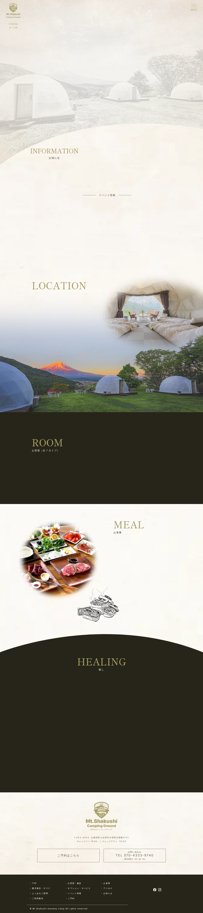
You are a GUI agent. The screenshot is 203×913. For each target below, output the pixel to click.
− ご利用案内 (37, 911)
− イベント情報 (73, 906)
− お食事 (105, 896)
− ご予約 (70, 911)
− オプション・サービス (78, 901)
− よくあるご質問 (39, 906)
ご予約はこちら (68, 868)
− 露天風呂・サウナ (40, 901)
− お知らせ (107, 906)
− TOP (33, 896)
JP (10, 27)
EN (16, 27)
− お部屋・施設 (73, 896)
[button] (37, 498)
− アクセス (107, 901)
